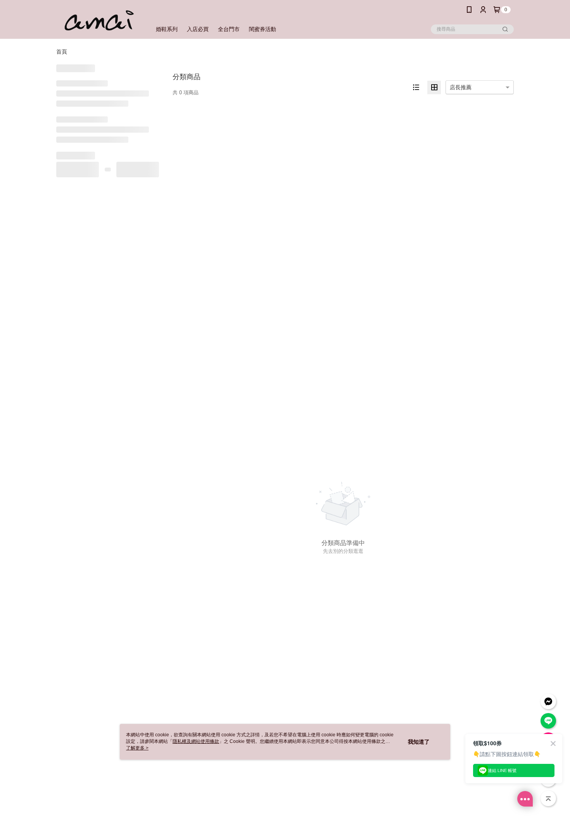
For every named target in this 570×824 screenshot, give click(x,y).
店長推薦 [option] (461, 87)
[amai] (99, 20)
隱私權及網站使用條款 (196, 741)
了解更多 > (137, 748)
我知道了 (419, 742)
